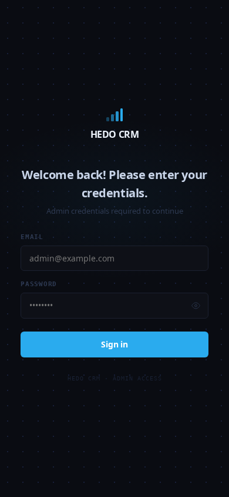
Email (32, 237)
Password (39, 284)
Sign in (114, 344)
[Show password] (195, 306)
